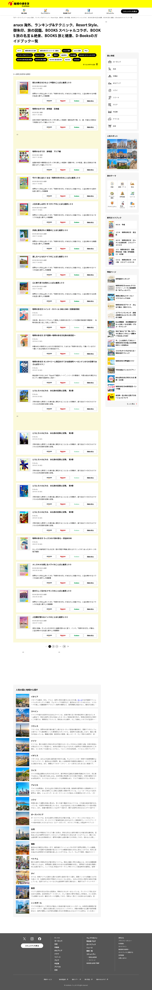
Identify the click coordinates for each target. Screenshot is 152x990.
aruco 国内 (77, 51)
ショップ (132, 206)
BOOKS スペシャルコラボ (87, 55)
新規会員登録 (93, 957)
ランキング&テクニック (24, 55)
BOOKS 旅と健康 (40, 59)
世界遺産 (122, 197)
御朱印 (56, 55)
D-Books (77, 59)
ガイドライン (123, 946)
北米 (114, 69)
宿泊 (132, 187)
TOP (14, 17)
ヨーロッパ (117, 62)
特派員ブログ (67, 13)
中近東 (115, 112)
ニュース (89, 947)
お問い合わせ (123, 958)
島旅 (48, 55)
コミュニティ (110, 13)
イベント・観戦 (112, 197)
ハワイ (115, 90)
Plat (86, 51)
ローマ (80, 700)
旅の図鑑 (73, 55)
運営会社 (121, 938)
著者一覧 (89, 951)
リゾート (116, 97)
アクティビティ (112, 206)
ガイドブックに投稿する (126, 952)
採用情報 (121, 955)
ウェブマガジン (45, 13)
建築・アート (122, 187)
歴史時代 (64, 55)
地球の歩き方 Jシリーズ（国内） (50, 51)
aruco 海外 (66, 51)
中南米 (115, 76)
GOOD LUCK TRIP (92, 963)
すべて (19, 51)
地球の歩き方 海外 (30, 51)
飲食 (112, 187)
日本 (114, 126)
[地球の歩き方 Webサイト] (18, 4)
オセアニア (117, 83)
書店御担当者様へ (124, 949)
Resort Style (39, 55)
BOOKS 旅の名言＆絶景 (24, 59)
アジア (115, 105)
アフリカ (116, 119)
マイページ (92, 960)
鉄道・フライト (122, 206)
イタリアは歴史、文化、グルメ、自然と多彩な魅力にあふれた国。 (54, 700)
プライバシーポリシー (125, 941)
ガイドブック (89, 13)
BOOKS (67, 59)
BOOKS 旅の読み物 (56, 59)
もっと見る (131, 404)
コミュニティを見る (130, 11)
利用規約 (121, 943)
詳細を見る (90, 101)
